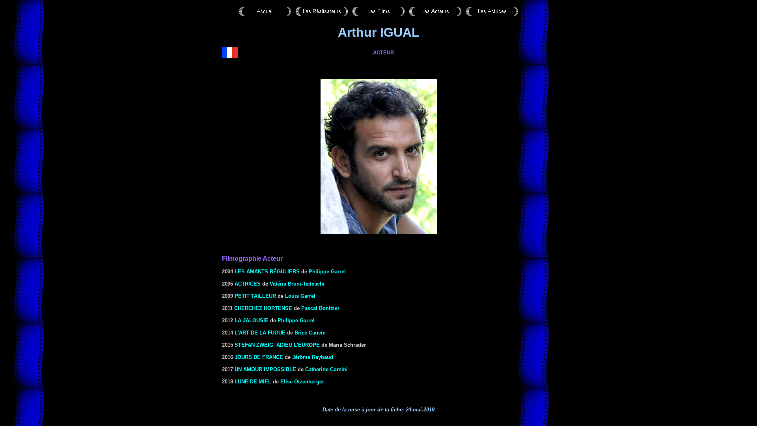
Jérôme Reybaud (312, 357)
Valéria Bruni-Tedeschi (297, 284)
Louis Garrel (300, 296)
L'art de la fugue (260, 333)
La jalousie (251, 320)
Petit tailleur (255, 296)
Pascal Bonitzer (320, 308)
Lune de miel (253, 382)
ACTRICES (248, 284)
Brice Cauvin (310, 333)
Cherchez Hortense (263, 308)
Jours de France (259, 357)
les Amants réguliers (267, 272)
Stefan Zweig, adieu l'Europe (277, 345)
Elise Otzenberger (302, 382)
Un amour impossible (265, 369)
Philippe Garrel (327, 272)
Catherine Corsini (326, 369)
